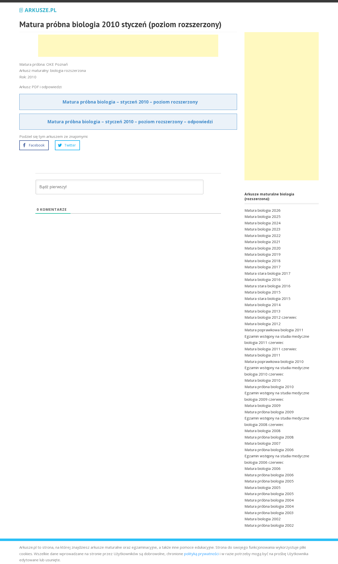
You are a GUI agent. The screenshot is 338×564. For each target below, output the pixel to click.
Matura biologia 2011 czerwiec (270, 348)
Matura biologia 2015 (262, 292)
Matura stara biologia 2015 (267, 298)
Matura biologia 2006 (262, 468)
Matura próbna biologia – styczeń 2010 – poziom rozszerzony (130, 102)
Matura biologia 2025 (262, 216)
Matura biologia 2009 (262, 405)
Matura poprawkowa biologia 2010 (274, 361)
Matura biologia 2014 (262, 304)
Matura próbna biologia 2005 (269, 481)
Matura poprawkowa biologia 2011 (274, 329)
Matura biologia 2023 (262, 229)
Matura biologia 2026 (262, 210)
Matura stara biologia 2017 (267, 273)
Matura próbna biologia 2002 (269, 525)
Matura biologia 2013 (262, 311)
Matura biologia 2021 (262, 241)
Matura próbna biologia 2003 (269, 512)
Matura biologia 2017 (262, 266)
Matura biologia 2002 (262, 518)
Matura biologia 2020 (262, 248)
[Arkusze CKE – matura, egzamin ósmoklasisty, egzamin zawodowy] (37, 9)
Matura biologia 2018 (262, 260)
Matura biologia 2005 (262, 487)
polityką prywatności (201, 553)
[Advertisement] (128, 46)
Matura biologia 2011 (262, 355)
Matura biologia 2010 (262, 380)
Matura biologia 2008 (262, 430)
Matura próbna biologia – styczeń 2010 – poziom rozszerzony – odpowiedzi (130, 122)
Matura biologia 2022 (262, 235)
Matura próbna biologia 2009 (269, 411)
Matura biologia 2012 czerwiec (270, 317)
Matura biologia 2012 (262, 323)
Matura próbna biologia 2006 (269, 449)
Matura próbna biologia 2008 (269, 437)
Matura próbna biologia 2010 (269, 386)
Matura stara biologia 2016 (267, 285)
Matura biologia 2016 (262, 279)
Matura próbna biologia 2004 (269, 500)
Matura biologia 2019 (262, 254)
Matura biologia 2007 (262, 443)
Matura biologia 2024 (262, 222)
